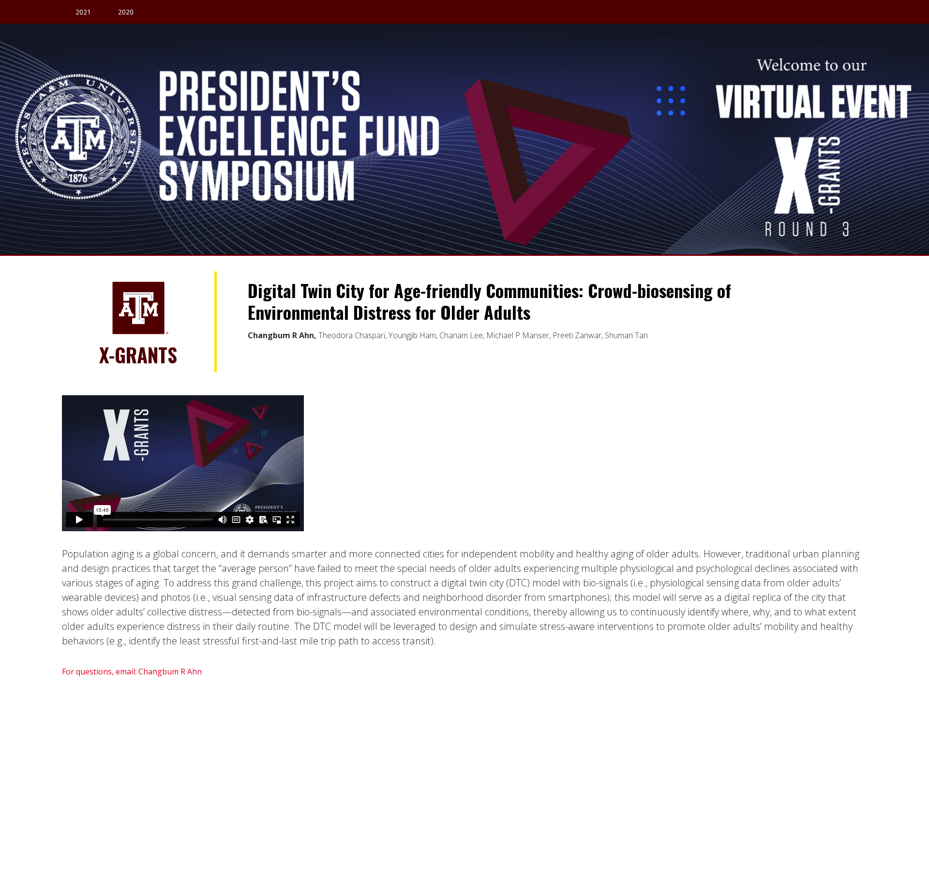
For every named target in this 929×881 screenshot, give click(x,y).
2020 (126, 11)
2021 (83, 11)
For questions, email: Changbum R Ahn (132, 671)
